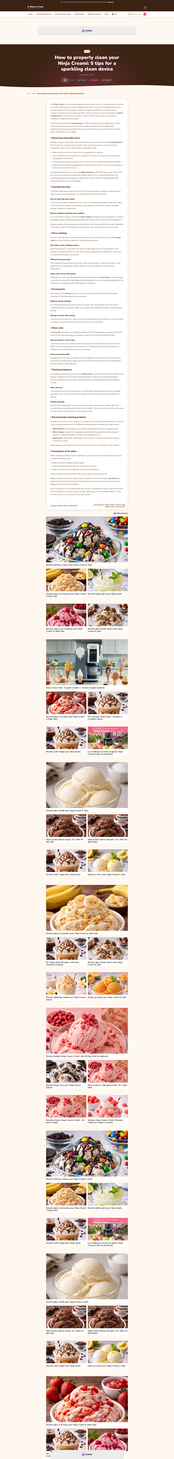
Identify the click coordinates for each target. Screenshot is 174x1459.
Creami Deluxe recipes (63, 14)
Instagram (95, 80)
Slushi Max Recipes (94, 14)
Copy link (108, 80)
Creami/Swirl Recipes (43, 14)
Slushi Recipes (79, 14)
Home (31, 14)
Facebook (83, 80)
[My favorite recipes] (145, 8)
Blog (106, 14)
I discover (110, 2)
